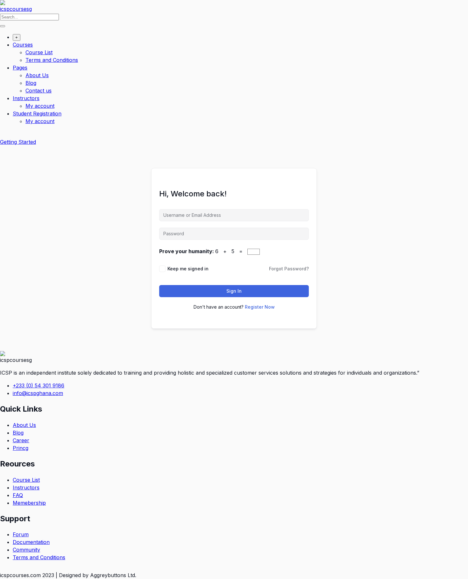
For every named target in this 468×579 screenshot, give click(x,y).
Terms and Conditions (51, 60)
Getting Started (18, 142)
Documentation (31, 542)
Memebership (29, 503)
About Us (37, 75)
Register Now (260, 307)
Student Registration (37, 113)
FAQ (18, 495)
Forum (21, 534)
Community (26, 549)
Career (21, 440)
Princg (20, 448)
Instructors (26, 98)
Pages (20, 67)
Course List (39, 52)
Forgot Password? (289, 268)
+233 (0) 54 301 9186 (38, 385)
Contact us (38, 90)
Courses (23, 44)
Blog (30, 83)
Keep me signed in (188, 268)
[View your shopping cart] (3, 134)
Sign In (234, 291)
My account (39, 106)
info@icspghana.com (38, 393)
